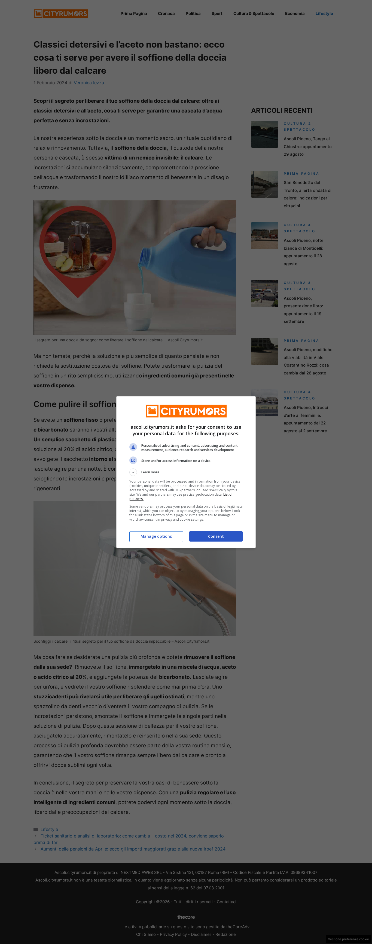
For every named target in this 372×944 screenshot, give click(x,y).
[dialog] (186, 472)
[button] (186, 472)
